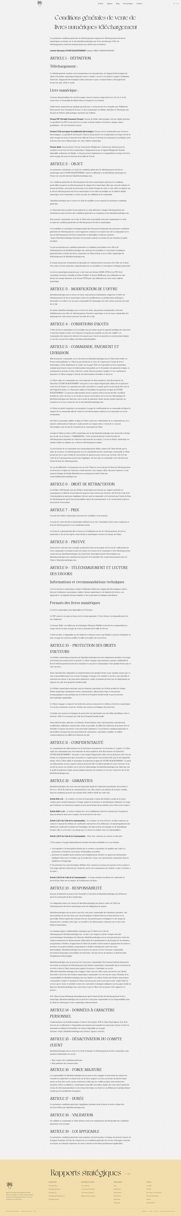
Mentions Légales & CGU (26, 1211)
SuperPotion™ (150, 1203)
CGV (35, 1211)
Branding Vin (52, 1192)
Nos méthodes (85, 1185)
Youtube (156, 1211)
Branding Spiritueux (55, 1189)
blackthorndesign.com (76, 1075)
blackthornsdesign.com (86, 41)
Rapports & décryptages (88, 1196)
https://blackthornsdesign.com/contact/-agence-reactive (81, 1031)
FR (174, 3)
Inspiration (117, 1199)
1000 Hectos (117, 1196)
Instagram (144, 1211)
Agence (109, 4)
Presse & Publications (152, 1196)
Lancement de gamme (87, 1192)
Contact (139, 4)
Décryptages (128, 4)
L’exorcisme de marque (88, 1189)
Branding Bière (53, 1185)
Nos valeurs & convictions (153, 1192)
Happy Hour (117, 1189)
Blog (117, 4)
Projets (100, 4)
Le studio (149, 1185)
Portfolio (148, 1189)
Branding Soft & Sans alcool (56, 1196)
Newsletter (117, 1203)
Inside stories (118, 1192)
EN (177, 3)
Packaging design (54, 1199)
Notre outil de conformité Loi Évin (167, 1211)
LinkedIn (150, 1211)
